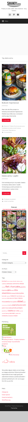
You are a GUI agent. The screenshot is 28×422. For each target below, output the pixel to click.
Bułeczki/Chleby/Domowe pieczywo (14, 126)
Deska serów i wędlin (10, 176)
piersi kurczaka (7, 308)
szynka (3, 313)
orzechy (9, 305)
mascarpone (10, 298)
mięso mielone (18, 298)
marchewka (19, 296)
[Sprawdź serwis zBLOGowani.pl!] (14, 355)
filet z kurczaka (12, 286)
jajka (9, 290)
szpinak (21, 311)
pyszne (4, 311)
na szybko (13, 302)
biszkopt (4, 281)
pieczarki (22, 305)
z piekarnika (18, 313)
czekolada (9, 283)
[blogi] (4, 346)
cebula (18, 281)
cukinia (4, 283)
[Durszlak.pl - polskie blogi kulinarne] (6, 337)
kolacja (13, 293)
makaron (13, 296)
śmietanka (5, 315)
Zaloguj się (5, 392)
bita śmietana (10, 281)
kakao (12, 290)
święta (15, 315)
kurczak (4, 296)
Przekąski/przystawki (10, 199)
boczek (14, 281)
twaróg (7, 313)
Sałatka (10, 311)
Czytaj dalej (6, 120)
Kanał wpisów (6, 394)
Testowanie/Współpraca (9, 130)
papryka (15, 305)
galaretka (23, 287)
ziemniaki (12, 313)
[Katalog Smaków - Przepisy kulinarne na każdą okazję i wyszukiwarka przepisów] (14, 344)
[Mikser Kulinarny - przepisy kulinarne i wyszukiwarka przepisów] (9, 335)
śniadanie (10, 315)
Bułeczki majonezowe (10, 103)
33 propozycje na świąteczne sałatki (14, 209)
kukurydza (20, 293)
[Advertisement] (14, 39)
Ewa (6, 105)
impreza (4, 290)
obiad (20, 301)
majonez (8, 296)
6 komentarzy (8, 132)
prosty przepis (17, 308)
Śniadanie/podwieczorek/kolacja (11, 128)
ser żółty (16, 311)
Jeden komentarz (9, 201)
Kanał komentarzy (7, 397)
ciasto (21, 281)
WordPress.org (6, 400)
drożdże (3, 287)
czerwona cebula (18, 283)
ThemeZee (14, 408)
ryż (6, 311)
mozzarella (6, 302)
